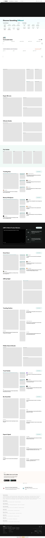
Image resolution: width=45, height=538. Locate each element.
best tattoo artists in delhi (26, 497)
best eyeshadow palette (20, 498)
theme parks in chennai (19, 513)
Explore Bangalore (5, 503)
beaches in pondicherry (12, 513)
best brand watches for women (28, 498)
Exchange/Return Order (11, 529)
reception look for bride (15, 497)
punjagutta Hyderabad (21, 507)
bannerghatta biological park (13, 504)
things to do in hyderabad (6, 507)
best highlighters (20, 497)
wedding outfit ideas (35, 498)
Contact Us (4, 531)
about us (4, 529)
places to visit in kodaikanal (21, 504)
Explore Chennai (5, 512)
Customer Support (11, 531)
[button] (38, 1)
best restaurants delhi (17, 510)
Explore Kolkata (5, 520)
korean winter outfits (32, 497)
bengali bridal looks (8, 498)
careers (4, 530)
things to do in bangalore (6, 504)
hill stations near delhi (10, 510)
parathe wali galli (5, 510)
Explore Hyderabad (5, 506)
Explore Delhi (5, 509)
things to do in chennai (6, 513)
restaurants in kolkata (16, 521)
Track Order (10, 530)
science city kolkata (10, 521)
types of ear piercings (8, 497)
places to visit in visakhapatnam (14, 507)
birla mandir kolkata (5, 521)
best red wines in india (14, 498)
